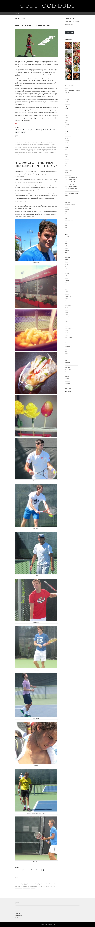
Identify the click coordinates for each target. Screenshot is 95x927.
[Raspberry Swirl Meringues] (68, 61)
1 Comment (33, 887)
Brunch (66, 117)
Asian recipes (67, 97)
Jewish (66, 234)
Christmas (67, 145)
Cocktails (67, 149)
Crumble (66, 161)
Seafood (66, 326)
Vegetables (67, 376)
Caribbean (67, 124)
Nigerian (66, 261)
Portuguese (67, 291)
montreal (42, 146)
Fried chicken (67, 202)
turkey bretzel (21, 152)
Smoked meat (40, 150)
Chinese (66, 138)
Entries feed (18, 913)
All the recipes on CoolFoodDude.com (72, 90)
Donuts (66, 172)
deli (30, 144)
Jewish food (52, 144)
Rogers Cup (40, 147)
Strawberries (67, 346)
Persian (66, 277)
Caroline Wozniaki (49, 142)
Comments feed (19, 915)
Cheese (66, 126)
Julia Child (67, 236)
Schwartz (43, 149)
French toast (67, 200)
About (17, 13)
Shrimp (66, 330)
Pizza (66, 284)
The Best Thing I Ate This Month (71, 364)
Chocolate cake (68, 142)
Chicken (66, 131)
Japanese (67, 232)
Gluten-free (67, 209)
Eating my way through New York (71, 184)
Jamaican (67, 229)
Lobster (66, 248)
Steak (66, 344)
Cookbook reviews (68, 152)
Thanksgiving (67, 362)
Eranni (38, 144)
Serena (23, 150)
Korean (66, 241)
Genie (41, 144)
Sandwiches (67, 316)
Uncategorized (68, 369)
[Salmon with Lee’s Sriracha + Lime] (68, 76)
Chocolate (67, 140)
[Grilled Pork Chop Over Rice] (76, 61)
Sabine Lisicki (24, 149)
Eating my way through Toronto (71, 188)
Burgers (66, 119)
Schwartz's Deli (18, 150)
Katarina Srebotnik (18, 146)
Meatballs (67, 250)
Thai (66, 360)
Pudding (66, 298)
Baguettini (44, 883)
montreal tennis (49, 884)
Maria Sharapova (36, 146)
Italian (66, 227)
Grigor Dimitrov (21, 884)
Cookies (66, 154)
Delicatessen (34, 144)
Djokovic (52, 883)
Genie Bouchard (46, 144)
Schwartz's (54, 149)
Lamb (66, 243)
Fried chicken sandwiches (70, 204)
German (66, 206)
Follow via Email (69, 32)
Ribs (66, 303)
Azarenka (39, 142)
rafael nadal (34, 886)
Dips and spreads (68, 170)
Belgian (66, 108)
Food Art (66, 195)
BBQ (66, 106)
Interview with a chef (69, 220)
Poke (66, 287)
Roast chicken (68, 305)
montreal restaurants (48, 146)
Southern (67, 339)
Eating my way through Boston (71, 177)
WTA (48, 152)
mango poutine (33, 884)
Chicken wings (68, 136)
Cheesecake (67, 129)
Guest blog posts (68, 213)
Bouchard (43, 142)
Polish (66, 289)
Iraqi (66, 223)
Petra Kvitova (24, 147)
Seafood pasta (68, 328)
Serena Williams (28, 150)
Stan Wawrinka (46, 886)
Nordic (66, 266)
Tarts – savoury (68, 355)
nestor (19, 886)
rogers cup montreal (47, 147)
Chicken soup (67, 133)
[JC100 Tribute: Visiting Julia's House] (68, 53)
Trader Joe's (67, 367)
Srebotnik (45, 150)
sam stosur (29, 149)
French (66, 197)
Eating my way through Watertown (72, 190)
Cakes (66, 122)
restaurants (35, 147)
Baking (66, 101)
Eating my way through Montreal (25, 142)
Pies (66, 282)
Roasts (66, 307)
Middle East (67, 257)
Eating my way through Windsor (71, 193)
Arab (66, 94)
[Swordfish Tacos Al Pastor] (68, 69)
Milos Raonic (39, 884)
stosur (49, 150)
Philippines (67, 280)
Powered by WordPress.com (47, 924)
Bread (66, 113)
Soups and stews (68, 337)
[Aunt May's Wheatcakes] (76, 53)
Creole (66, 156)
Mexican (66, 255)
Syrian (66, 348)
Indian (66, 218)
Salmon (66, 314)
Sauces (66, 321)
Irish (66, 225)
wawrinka (20, 887)
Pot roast (67, 293)
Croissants (67, 158)
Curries (66, 165)
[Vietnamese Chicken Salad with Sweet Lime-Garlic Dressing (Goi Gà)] (76, 45)
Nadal (16, 886)
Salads (66, 312)
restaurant (30, 147)
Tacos (66, 351)
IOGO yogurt (26, 884)
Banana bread (67, 103)
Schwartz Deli (49, 149)
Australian (67, 99)
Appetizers (67, 92)
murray (54, 884)
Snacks (66, 335)
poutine (25, 886)
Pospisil (22, 886)
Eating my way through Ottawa (71, 186)
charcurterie (17, 144)
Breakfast (67, 115)
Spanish (66, 342)
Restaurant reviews (69, 300)
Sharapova (34, 150)
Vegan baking (67, 374)
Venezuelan (67, 380)
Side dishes (67, 332)
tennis (51, 150)
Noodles (66, 264)
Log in (17, 911)
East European (68, 174)
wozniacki (45, 152)
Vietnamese (67, 383)
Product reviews (68, 296)
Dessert (66, 168)
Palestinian (67, 273)
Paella (66, 268)
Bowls (66, 110)
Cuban (66, 163)
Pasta (66, 275)
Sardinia (66, 319)
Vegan (66, 371)
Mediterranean (68, 252)
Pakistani (67, 271)
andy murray (39, 883)
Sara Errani (39, 149)
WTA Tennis (52, 152)
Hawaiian (67, 216)
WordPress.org (18, 917)
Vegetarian (67, 378)
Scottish (66, 323)
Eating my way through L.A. (70, 179)
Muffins (66, 259)
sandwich (34, 149)
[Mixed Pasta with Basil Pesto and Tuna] (76, 69)
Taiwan (66, 353)
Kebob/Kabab (67, 239)
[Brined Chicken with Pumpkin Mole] (76, 76)
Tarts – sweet (67, 358)
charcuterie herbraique (24, 144)
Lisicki (31, 146)
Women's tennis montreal (37, 152)
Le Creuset (67, 245)
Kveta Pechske (26, 146)
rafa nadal (30, 886)
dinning (48, 883)
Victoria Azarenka (27, 152)
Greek (66, 211)
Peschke (19, 147)
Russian (66, 310)
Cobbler (66, 147)
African (66, 87)
